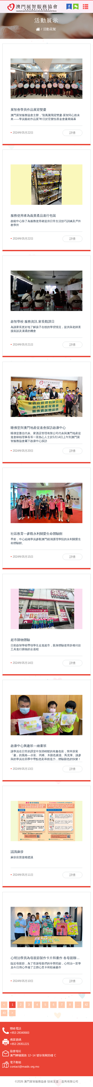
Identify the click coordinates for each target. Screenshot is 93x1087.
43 (4, 1012)
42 (86, 1004)
